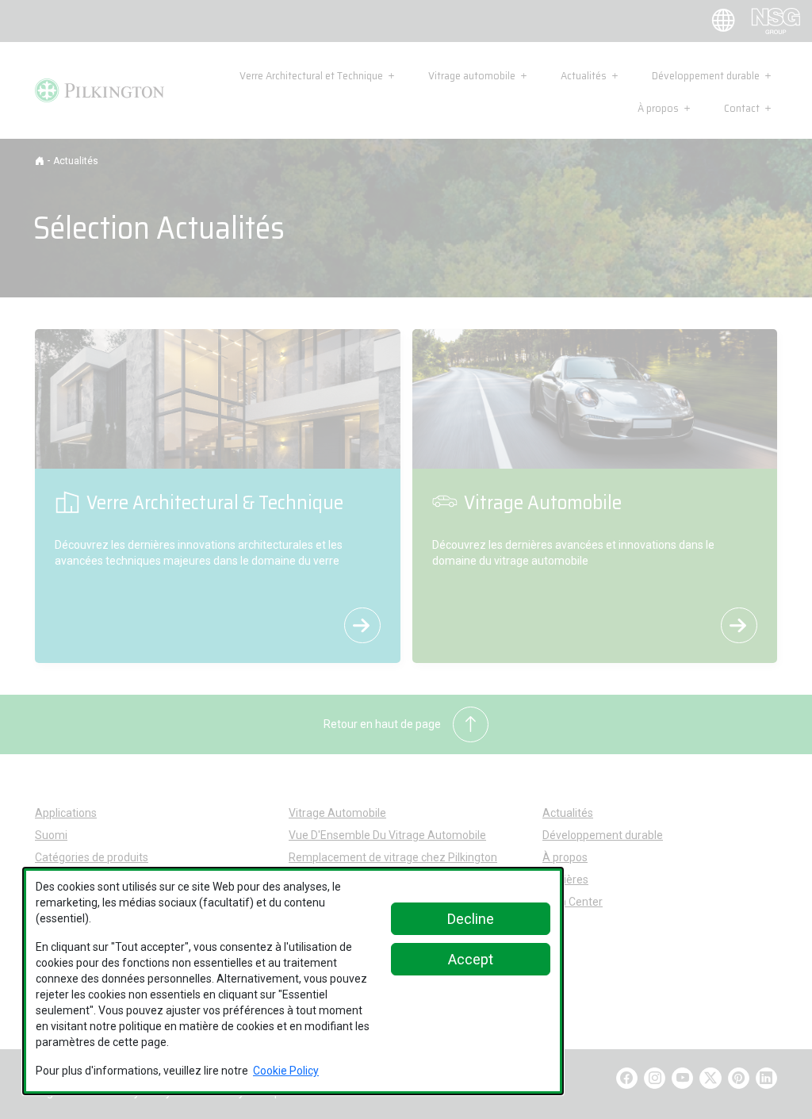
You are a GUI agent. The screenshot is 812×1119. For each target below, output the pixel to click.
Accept (470, 959)
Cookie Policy (286, 1070)
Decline (470, 918)
